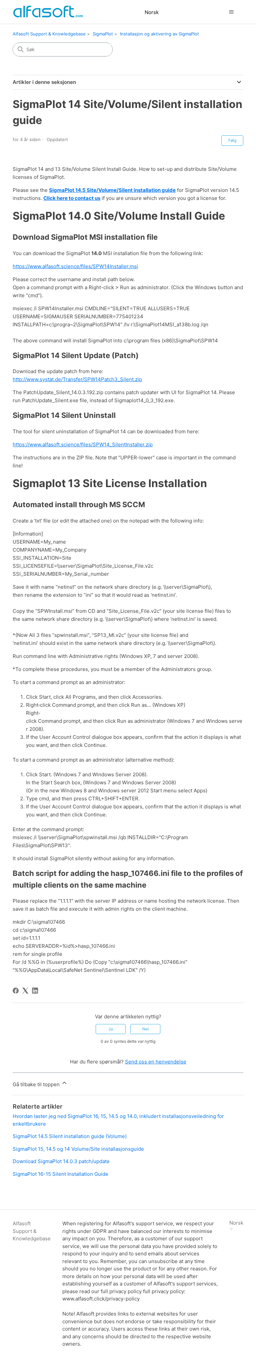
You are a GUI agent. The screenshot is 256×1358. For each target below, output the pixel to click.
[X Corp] (25, 991)
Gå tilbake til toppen (37, 1084)
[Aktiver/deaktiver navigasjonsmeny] (231, 12)
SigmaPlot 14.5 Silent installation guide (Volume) (70, 1136)
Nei (145, 1028)
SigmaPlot (103, 33)
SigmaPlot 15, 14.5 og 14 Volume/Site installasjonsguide (78, 1149)
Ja (110, 1028)
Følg (232, 140)
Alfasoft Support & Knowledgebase (49, 33)
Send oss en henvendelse (155, 1061)
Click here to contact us (71, 198)
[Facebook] (16, 991)
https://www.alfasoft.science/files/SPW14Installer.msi (75, 266)
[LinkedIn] (35, 991)
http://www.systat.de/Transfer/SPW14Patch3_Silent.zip (77, 379)
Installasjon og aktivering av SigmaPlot (159, 33)
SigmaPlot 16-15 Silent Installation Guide (60, 1174)
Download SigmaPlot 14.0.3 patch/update (61, 1161)
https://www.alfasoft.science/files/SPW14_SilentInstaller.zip (83, 444)
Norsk (152, 12)
